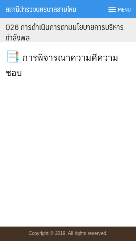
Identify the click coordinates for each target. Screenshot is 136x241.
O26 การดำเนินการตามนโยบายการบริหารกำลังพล (64, 32)
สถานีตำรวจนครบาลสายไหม (40, 9)
